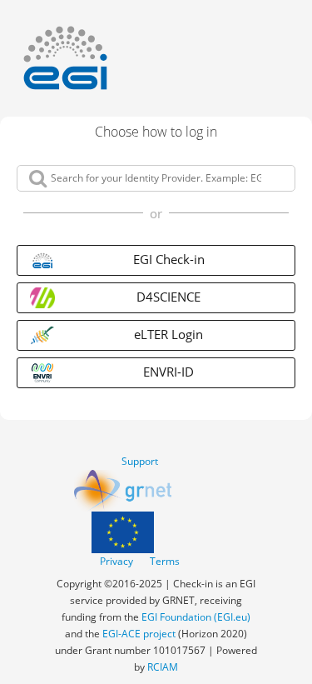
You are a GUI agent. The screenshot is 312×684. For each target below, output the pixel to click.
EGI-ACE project (139, 634)
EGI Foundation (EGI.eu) (195, 617)
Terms (165, 561)
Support (139, 461)
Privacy (116, 561)
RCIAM (162, 667)
